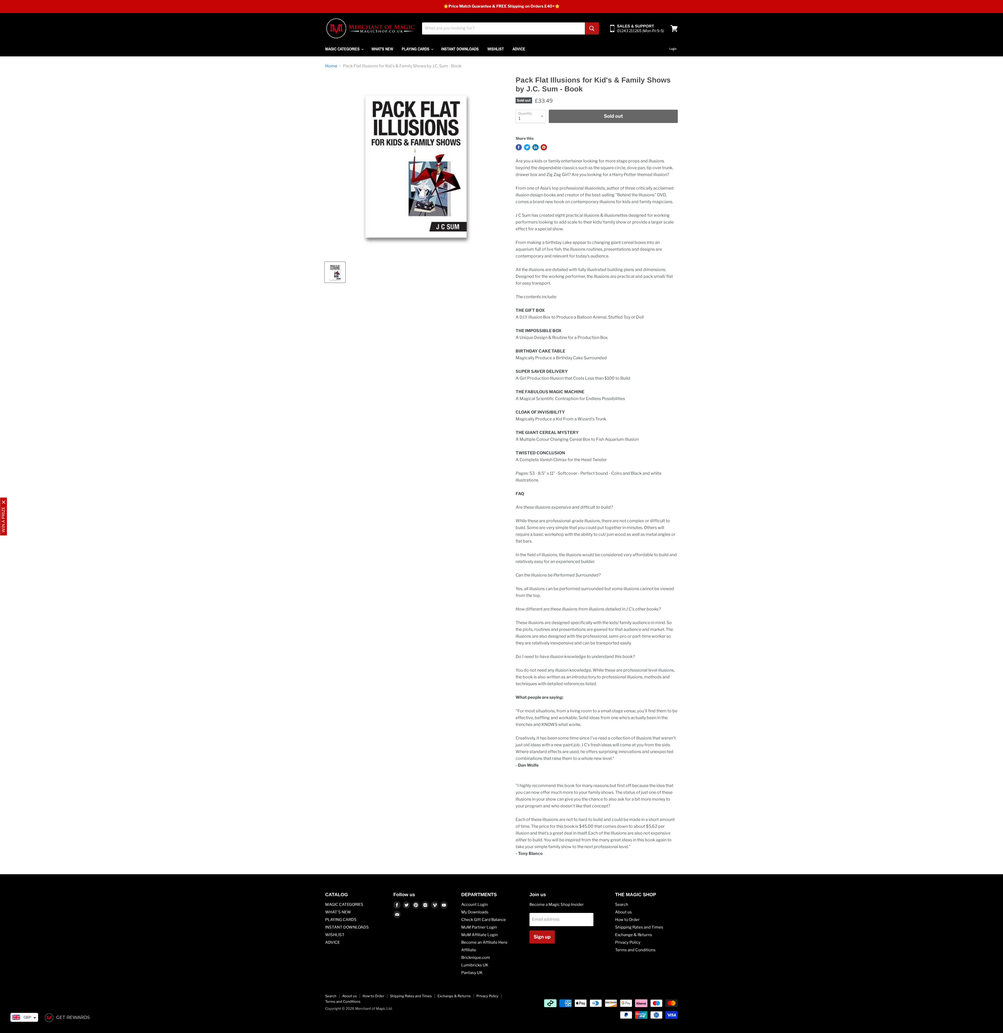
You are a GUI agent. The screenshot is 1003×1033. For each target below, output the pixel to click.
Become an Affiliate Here (484, 942)
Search (621, 904)
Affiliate (468, 950)
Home (331, 66)
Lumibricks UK (474, 965)
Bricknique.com (475, 957)
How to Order (627, 919)
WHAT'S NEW (382, 49)
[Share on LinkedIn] (535, 147)
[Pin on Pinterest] (544, 147)
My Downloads (474, 912)
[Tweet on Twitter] (527, 147)
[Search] (592, 28)
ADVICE (518, 49)
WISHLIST (495, 49)
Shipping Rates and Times (639, 927)
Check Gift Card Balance (483, 919)
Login (673, 49)
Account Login (474, 904)
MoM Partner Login (479, 927)
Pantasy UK (472, 972)
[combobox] (503, 28)
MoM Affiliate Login (479, 934)
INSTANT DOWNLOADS (460, 49)
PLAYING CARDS (416, 49)
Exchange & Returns (633, 934)
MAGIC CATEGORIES (343, 49)
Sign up (542, 937)
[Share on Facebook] (519, 147)
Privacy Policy (627, 942)
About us (623, 912)
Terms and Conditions (635, 950)
